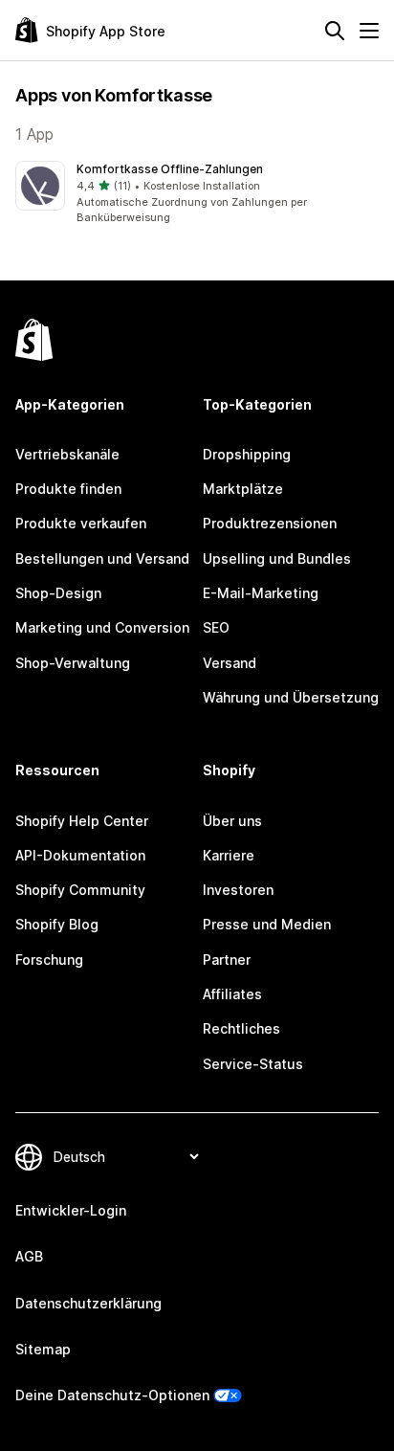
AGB (29, 1256)
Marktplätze (243, 488)
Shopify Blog (56, 924)
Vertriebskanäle (67, 454)
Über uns (232, 821)
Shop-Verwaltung (72, 663)
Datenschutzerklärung (88, 1303)
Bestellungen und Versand (102, 558)
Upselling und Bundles (277, 558)
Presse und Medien (267, 924)
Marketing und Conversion (102, 627)
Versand (229, 663)
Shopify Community (80, 890)
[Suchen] (334, 30)
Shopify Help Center (81, 821)
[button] (197, 193)
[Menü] (369, 30)
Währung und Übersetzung (291, 697)
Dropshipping (247, 454)
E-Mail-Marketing (260, 593)
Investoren (238, 890)
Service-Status (253, 1064)
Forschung (49, 959)
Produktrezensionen (270, 523)
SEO (216, 627)
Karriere (228, 855)
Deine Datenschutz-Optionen (112, 1395)
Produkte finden (68, 488)
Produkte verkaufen (80, 523)
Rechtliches (241, 1028)
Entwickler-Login (70, 1210)
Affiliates (232, 994)
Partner (227, 959)
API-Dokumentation (80, 855)
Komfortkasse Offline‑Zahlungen (170, 169)
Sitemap (43, 1349)
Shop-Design (58, 593)
